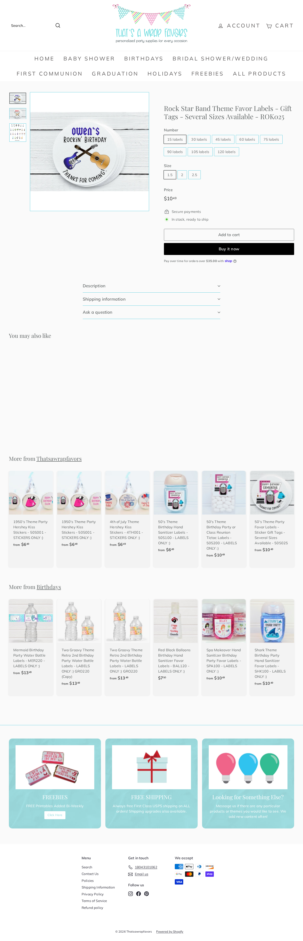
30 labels (199, 139)
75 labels (271, 139)
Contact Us (90, 874)
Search (87, 867)
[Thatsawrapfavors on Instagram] (130, 893)
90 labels (175, 152)
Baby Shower (89, 58)
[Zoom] (89, 151)
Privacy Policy (93, 894)
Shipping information (104, 299)
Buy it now (229, 248)
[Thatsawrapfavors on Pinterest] (146, 893)
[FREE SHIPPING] (151, 767)
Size (167, 165)
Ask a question (97, 312)
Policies (88, 881)
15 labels (175, 139)
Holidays (165, 73)
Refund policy (92, 908)
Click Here (55, 815)
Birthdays (144, 58)
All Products (259, 73)
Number (171, 130)
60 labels (247, 139)
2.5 (194, 175)
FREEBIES (207, 73)
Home (44, 58)
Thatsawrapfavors (59, 458)
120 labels (227, 152)
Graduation (115, 73)
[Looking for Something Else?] (248, 767)
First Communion (50, 73)
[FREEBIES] (55, 767)
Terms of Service (94, 901)
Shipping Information (98, 887)
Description (94, 285)
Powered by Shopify (169, 931)
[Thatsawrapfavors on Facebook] (138, 893)
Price (168, 189)
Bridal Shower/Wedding (221, 58)
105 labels (200, 152)
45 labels (223, 139)
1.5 (170, 175)
